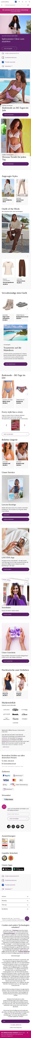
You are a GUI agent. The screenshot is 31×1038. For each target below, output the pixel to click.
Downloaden (7, 569)
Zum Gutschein (8, 661)
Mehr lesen (6, 747)
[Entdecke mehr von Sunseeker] (25, 709)
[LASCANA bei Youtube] (22, 826)
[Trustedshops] (4, 858)
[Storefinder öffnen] (19, 1)
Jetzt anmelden (14, 818)
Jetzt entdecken (9, 115)
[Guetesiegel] (10, 858)
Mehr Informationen (16, 1027)
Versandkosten (17, 918)
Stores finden (7, 614)
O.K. (4, 1021)
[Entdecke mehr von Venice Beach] (6, 719)
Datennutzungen (9, 933)
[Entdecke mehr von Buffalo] (15, 709)
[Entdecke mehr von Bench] (15, 714)
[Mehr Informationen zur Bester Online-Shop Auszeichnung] (5, 843)
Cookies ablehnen (24, 951)
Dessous (19, 738)
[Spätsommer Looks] (15, 24)
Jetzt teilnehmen (10, 364)
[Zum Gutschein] (15, 637)
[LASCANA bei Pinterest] (17, 826)
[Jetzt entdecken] (15, 88)
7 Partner (15, 930)
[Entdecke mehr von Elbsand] (15, 723)
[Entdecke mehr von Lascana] (6, 709)
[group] (15, 425)
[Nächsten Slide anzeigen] (27, 256)
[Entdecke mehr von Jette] (6, 714)
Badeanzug (5, 741)
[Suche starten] (28, 5)
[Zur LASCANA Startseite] (5, 2)
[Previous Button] (6, 425)
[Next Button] (24, 425)
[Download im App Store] (7, 869)
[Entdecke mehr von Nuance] (15, 719)
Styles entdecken (9, 519)
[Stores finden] (15, 591)
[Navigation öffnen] (1, 5)
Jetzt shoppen (8, 48)
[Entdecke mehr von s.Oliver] (25, 714)
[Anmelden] (22, 1)
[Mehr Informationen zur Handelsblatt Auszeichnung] (12, 843)
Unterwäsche (6, 740)
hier (3, 951)
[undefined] (27, 192)
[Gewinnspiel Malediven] (15, 333)
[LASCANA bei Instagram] (13, 826)
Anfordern (7, 515)
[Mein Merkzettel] (26, 1)
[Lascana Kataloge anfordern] (15, 489)
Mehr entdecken (8, 434)
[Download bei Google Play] (18, 869)
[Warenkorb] (29, 1)
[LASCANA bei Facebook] (8, 826)
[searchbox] (15, 5)
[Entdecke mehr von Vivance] (25, 718)
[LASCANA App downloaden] (15, 541)
